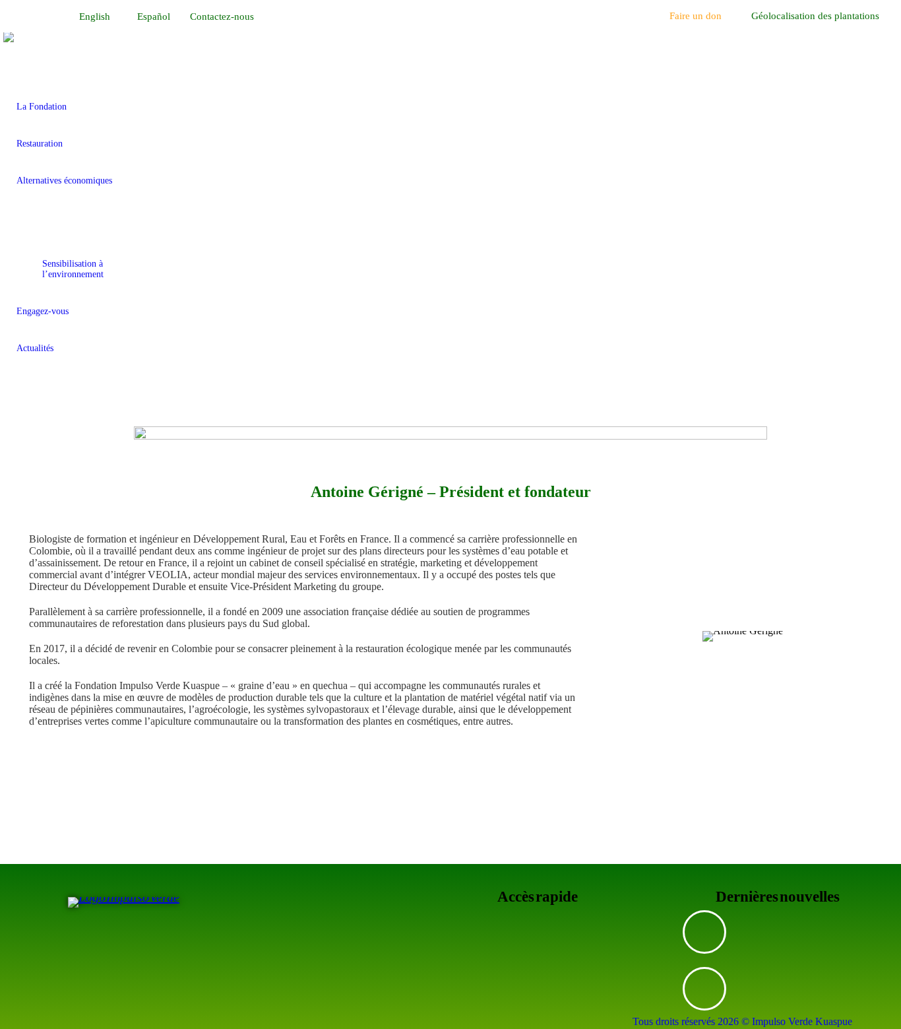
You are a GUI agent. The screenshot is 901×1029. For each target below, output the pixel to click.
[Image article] (704, 932)
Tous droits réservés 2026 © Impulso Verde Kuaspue (742, 1021)
